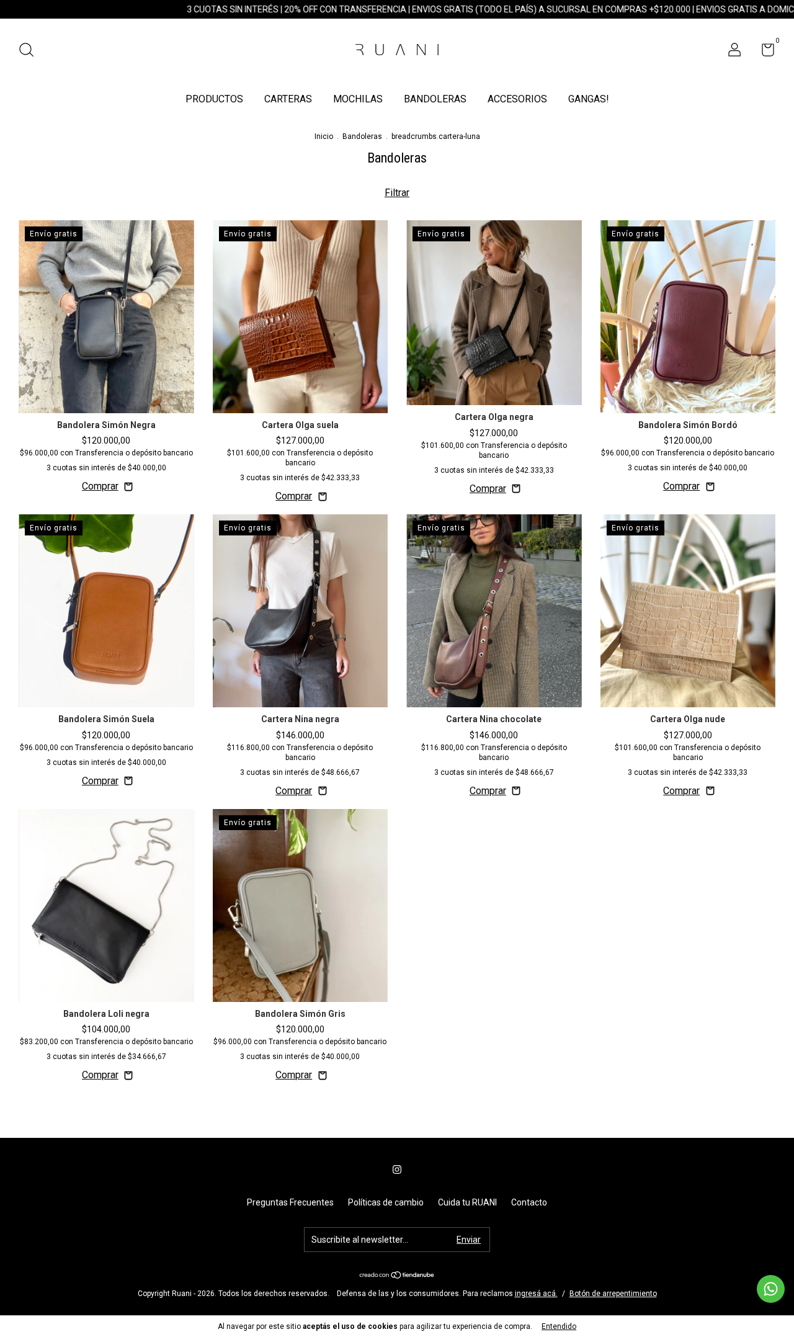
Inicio (323, 136)
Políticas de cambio (386, 1202)
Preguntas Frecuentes (290, 1202)
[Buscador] (31, 51)
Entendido (559, 1326)
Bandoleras (362, 136)
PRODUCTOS (214, 99)
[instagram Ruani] (397, 1169)
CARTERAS (288, 99)
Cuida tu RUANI (467, 1202)
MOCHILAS (358, 99)
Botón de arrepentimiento (613, 1293)
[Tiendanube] (397, 1276)
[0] (763, 52)
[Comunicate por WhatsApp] (771, 1289)
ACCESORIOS (517, 99)
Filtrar (397, 193)
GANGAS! (588, 99)
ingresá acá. (536, 1293)
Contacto (529, 1202)
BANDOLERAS (435, 99)
